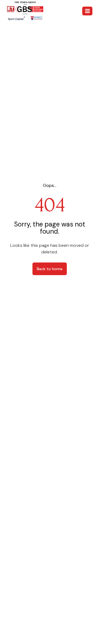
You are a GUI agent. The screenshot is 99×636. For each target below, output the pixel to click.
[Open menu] (87, 11)
